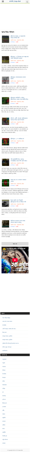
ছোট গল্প (4, 399)
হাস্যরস (3, 443)
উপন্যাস (4, 377)
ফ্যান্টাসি (4, 417)
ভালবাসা (4, 421)
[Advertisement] (15, 16)
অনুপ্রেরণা (4, 359)
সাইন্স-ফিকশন (5, 439)
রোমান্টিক (4, 432)
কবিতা (3, 381)
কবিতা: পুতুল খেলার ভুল (6, 347)
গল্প (3, 392)
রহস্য (3, 428)
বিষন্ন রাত (4, 332)
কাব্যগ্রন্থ (4, 384)
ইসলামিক (4, 373)
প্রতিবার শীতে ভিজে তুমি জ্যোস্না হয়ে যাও (10, 343)
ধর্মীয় (3, 410)
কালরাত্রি (4, 325)
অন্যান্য (4, 366)
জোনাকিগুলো (4, 350)
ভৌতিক (3, 425)
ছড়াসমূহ (4, 395)
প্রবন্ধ (3, 414)
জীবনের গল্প (4, 403)
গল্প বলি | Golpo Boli (19, 450)
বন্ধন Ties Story (6, 317)
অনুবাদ (3, 362)
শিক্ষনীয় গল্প (4, 436)
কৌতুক (3, 388)
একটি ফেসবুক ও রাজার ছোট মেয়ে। (9, 328)
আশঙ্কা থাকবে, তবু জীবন (7, 336)
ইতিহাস (3, 370)
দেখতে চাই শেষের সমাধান (7, 321)
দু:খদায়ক (4, 406)
